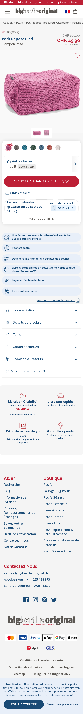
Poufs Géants (53, 497)
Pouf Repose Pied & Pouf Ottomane (58, 532)
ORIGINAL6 (65, 208)
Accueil (8, 22)
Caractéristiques (26, 347)
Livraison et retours (28, 359)
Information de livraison (15, 499)
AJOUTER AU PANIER (42, 181)
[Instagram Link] (36, 602)
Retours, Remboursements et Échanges (19, 512)
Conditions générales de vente (41, 660)
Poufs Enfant (53, 517)
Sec (75, 3)
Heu (51, 3)
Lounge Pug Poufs (57, 491)
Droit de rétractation (20, 534)
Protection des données (25, 667)
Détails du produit (27, 322)
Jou (40, 3)
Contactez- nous (16, 540)
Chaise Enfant (53, 523)
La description (24, 310)
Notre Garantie (15, 547)
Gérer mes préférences (62, 704)
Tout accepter (24, 704)
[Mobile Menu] (7, 11)
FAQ (7, 491)
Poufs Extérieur (55, 504)
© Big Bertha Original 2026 (51, 674)
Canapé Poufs (53, 510)
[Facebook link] (26, 602)
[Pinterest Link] (45, 602)
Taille (17, 335)
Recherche (12, 484)
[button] (36, 133)
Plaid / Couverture (57, 551)
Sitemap (19, 674)
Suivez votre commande (13, 525)
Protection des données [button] (62, 695)
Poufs (47, 484)
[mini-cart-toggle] (75, 11)
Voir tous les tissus (25, 371)
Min (64, 3)
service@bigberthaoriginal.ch (26, 573)
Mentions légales (62, 667)
